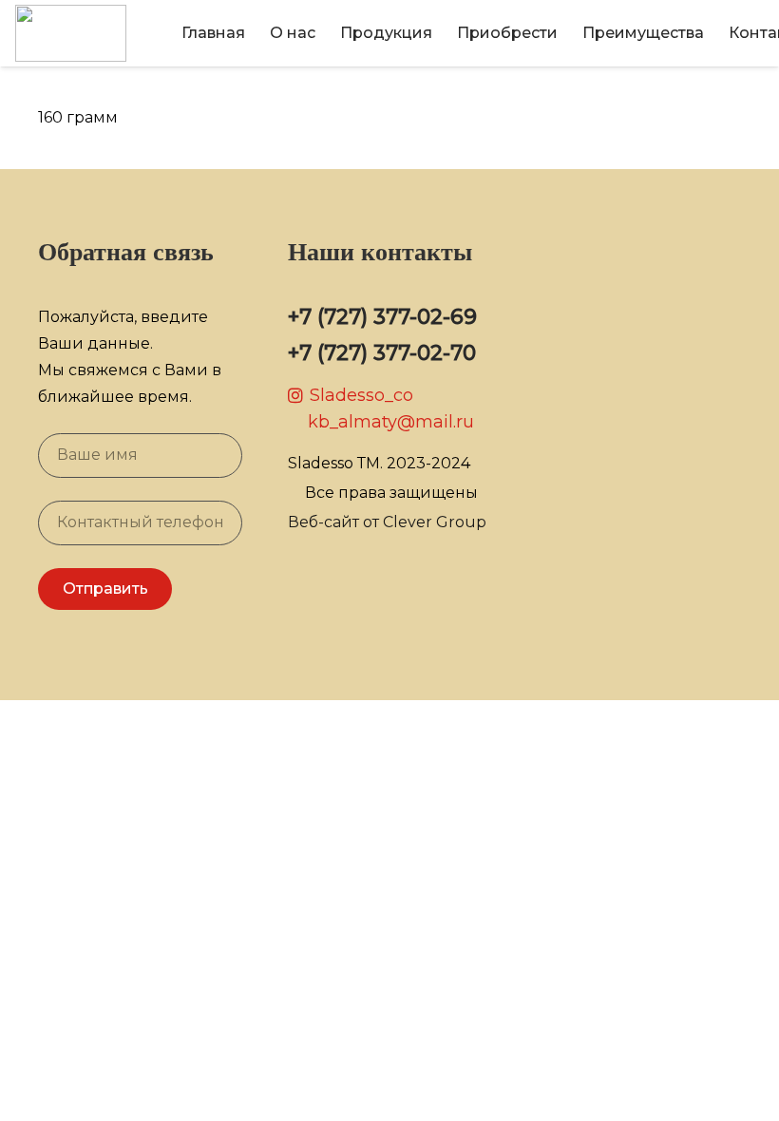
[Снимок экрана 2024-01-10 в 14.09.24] (70, 33)
